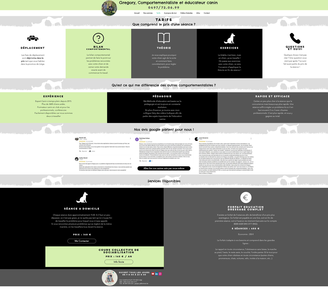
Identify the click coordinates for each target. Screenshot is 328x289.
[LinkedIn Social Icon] (156, 273)
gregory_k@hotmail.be (141, 283)
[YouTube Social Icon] (152, 273)
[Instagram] (160, 273)
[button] (148, 13)
